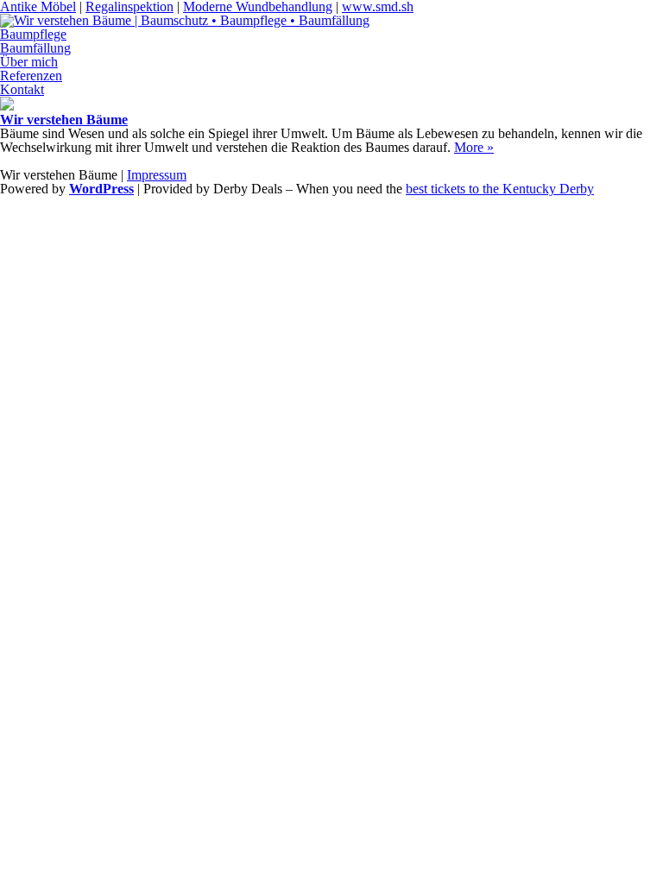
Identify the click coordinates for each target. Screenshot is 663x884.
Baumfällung (35, 48)
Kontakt (22, 89)
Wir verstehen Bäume (64, 119)
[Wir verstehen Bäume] (7, 105)
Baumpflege (33, 34)
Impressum (156, 174)
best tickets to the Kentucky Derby (500, 188)
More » (474, 147)
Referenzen (31, 75)
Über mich (29, 61)
